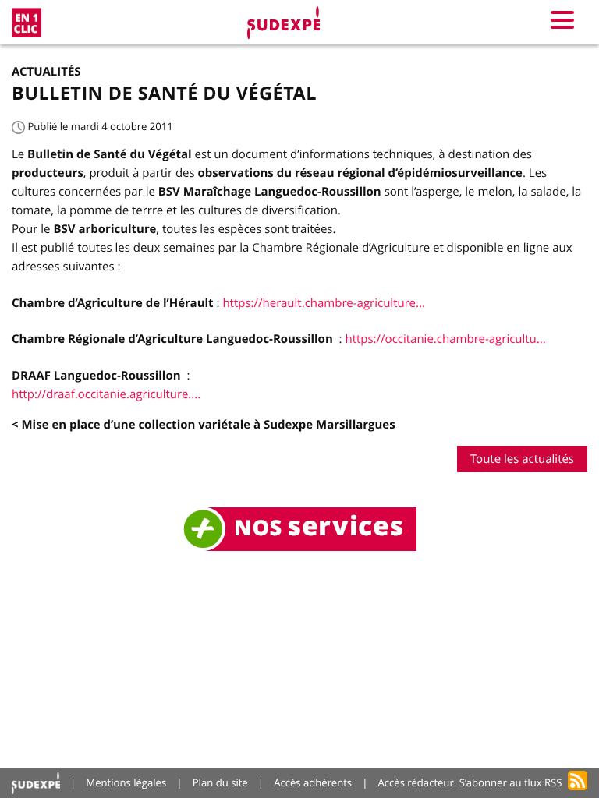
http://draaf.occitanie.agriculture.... (106, 394)
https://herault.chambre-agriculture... (323, 303)
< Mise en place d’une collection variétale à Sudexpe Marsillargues (203, 424)
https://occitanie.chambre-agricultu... (445, 339)
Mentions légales (126, 782)
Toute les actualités (522, 459)
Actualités (46, 71)
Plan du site (220, 782)
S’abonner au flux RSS (510, 782)
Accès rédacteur (416, 782)
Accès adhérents (313, 782)
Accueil (36, 783)
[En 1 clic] (26, 22)
